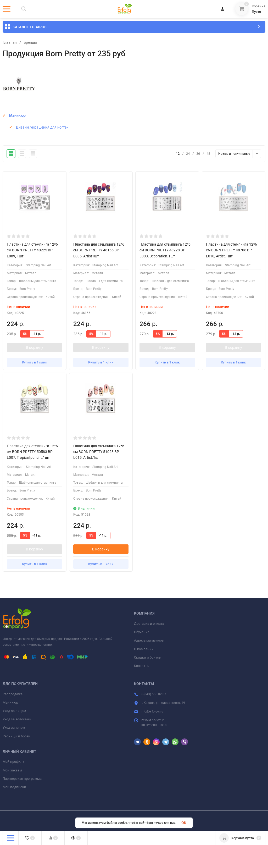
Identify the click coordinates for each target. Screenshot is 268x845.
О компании (144, 649)
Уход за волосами (17, 719)
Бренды (30, 42)
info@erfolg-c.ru (152, 711)
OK (183, 823)
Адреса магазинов (149, 640)
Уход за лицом (14, 711)
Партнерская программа (22, 779)
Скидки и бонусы (147, 657)
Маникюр (17, 115)
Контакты (141, 666)
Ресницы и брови (16, 736)
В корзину (34, 347)
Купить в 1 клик (34, 362)
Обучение (141, 632)
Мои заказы (12, 770)
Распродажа (13, 694)
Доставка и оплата (149, 624)
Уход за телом (14, 728)
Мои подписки (14, 787)
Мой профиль (13, 762)
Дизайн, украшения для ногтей (42, 127)
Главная (10, 42)
